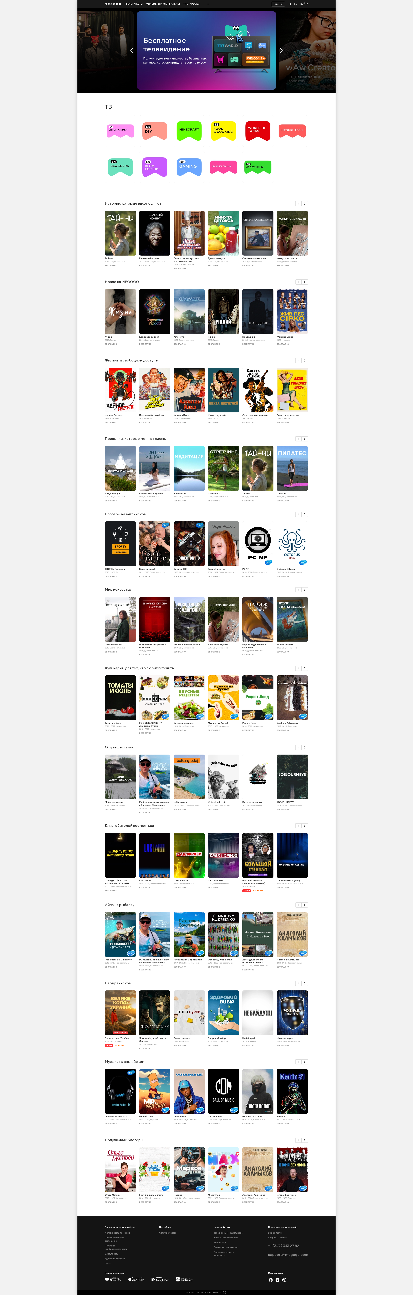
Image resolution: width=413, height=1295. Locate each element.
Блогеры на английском (125, 514)
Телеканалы (134, 4)
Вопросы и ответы (277, 1237)
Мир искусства (118, 589)
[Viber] (284, 1280)
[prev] (298, 203)
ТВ (108, 107)
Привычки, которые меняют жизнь (135, 438)
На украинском (118, 983)
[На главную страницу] (113, 4)
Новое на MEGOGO (122, 281)
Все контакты (275, 1232)
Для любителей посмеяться (129, 825)
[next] (305, 203)
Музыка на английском (125, 1061)
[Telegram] (277, 1280)
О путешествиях (119, 747)
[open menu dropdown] (207, 4)
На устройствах (222, 1227)
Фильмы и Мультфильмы (163, 4)
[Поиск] (289, 4)
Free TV (278, 4)
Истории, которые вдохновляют (133, 203)
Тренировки (191, 4)
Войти (304, 4)
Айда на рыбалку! (120, 904)
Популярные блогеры (124, 1139)
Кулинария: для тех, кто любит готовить (139, 668)
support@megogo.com (288, 1254)
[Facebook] (270, 1280)
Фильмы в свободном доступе (131, 360)
